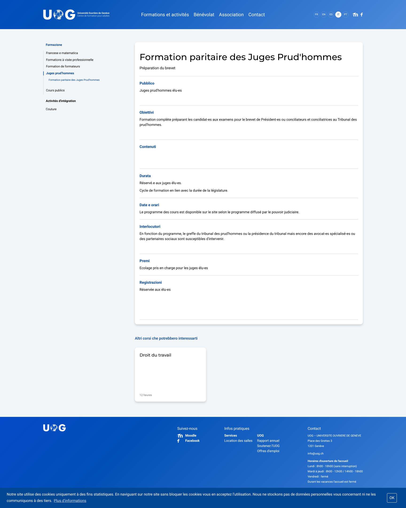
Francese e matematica (62, 53)
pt (345, 14)
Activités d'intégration (61, 101)
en (323, 14)
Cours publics (55, 90)
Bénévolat (204, 14)
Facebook (192, 441)
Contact (256, 14)
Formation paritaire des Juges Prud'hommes (74, 79)
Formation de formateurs (63, 66)
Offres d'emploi (268, 451)
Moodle (190, 436)
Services (230, 436)
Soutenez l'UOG (268, 446)
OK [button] (392, 498)
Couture (51, 109)
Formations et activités (165, 14)
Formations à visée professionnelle (69, 60)
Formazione (54, 45)
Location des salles (238, 441)
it (338, 14)
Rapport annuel (268, 441)
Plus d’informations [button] (70, 500)
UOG (260, 436)
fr (316, 14)
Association (231, 14)
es (331, 14)
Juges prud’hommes (60, 73)
